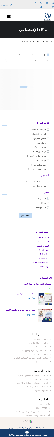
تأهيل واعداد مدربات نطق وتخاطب (20, 309)
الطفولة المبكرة (38, 138)
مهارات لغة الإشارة (37, 169)
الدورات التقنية (38, 133)
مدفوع (41, 207)
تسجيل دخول (6, 4)
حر (43, 202)
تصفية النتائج (25, 215)
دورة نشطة (40, 160)
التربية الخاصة (38, 129)
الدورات (38, 41)
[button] (8, 17)
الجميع (41, 198)
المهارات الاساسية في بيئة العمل (37, 283)
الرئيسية (49, 41)
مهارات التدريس (38, 164)
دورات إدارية (40, 146)
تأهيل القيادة (39, 142)
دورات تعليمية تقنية (36, 155)
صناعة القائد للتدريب (36, 181)
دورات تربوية (39, 151)
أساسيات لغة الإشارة (26, 293)
